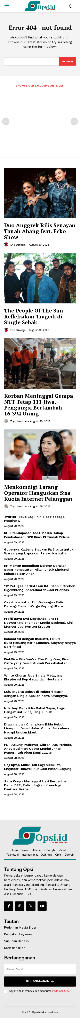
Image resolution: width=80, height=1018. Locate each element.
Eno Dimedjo (18, 244)
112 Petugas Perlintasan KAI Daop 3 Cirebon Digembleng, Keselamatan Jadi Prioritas (39, 588)
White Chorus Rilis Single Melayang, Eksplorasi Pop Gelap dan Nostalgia (33, 677)
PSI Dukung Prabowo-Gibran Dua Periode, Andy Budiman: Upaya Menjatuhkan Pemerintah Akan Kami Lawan (38, 748)
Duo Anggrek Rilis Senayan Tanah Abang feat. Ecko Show (39, 231)
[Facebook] (8, 905)
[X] (30, 905)
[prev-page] (5, 121)
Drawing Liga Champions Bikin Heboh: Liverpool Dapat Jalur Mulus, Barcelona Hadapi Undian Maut (36, 728)
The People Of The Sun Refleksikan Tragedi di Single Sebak (33, 316)
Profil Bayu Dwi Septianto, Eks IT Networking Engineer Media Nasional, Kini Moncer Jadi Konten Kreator (38, 622)
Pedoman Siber (61, 991)
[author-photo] (6, 244)
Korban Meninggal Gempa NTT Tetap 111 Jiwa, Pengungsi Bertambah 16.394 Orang (38, 404)
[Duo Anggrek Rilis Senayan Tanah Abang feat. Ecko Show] (40, 193)
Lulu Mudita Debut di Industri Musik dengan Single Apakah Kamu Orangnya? (36, 694)
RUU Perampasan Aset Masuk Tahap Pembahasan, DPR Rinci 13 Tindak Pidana (37, 535)
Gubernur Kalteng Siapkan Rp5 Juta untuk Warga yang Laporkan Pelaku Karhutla (38, 551)
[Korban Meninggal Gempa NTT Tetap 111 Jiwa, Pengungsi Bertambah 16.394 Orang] (40, 363)
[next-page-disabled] (74, 121)
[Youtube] (42, 905)
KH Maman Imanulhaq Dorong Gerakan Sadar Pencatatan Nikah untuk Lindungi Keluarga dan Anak (36, 569)
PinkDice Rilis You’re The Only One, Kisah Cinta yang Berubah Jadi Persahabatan (37, 661)
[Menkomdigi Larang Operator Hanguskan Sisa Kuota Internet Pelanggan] (40, 454)
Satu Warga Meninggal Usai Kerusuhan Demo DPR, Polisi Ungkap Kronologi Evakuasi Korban (35, 785)
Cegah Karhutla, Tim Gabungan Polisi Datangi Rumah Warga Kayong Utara (34, 604)
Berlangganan (37, 981)
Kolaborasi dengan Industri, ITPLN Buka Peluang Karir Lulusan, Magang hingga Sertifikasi (40, 643)
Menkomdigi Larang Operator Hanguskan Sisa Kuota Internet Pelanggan (38, 492)
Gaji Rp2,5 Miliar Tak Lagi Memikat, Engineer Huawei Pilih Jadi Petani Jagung (37, 767)
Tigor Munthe (18, 421)
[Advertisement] (40, 119)
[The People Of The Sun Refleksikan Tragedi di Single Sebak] (40, 278)
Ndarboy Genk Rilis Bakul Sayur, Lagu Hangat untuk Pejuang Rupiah (34, 710)
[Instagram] (19, 905)
